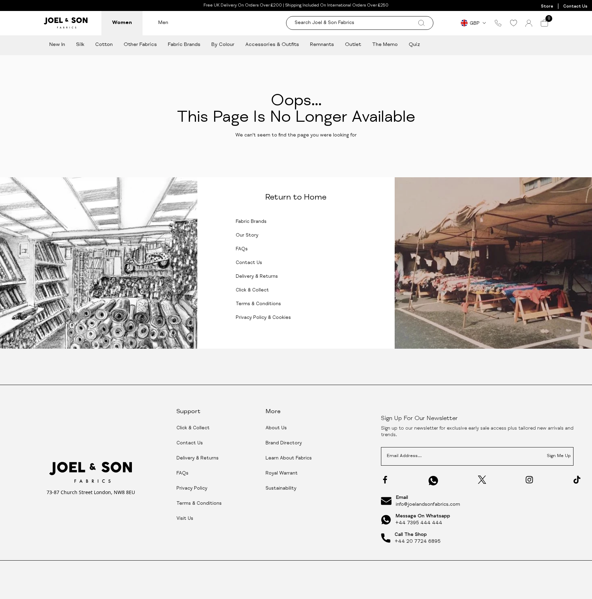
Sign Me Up (559, 456)
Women (122, 22)
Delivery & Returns (257, 276)
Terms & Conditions (258, 304)
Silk (80, 44)
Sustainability (281, 488)
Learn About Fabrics (289, 458)
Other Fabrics (140, 44)
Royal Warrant (282, 473)
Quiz (414, 44)
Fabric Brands (184, 44)
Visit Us (184, 518)
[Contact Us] (498, 23)
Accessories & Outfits (272, 44)
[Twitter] (482, 480)
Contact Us (575, 6)
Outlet (353, 44)
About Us (276, 428)
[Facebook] (385, 480)
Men (163, 22)
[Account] (528, 23)
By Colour (222, 44)
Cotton (104, 44)
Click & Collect (252, 290)
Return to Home (295, 198)
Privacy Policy (191, 488)
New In (57, 44)
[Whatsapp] (433, 481)
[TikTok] (577, 480)
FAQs (242, 249)
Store (547, 6)
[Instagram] (529, 480)
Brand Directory (284, 443)
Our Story (247, 235)
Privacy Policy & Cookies (263, 317)
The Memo (385, 44)
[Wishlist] (513, 23)
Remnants (322, 44)
